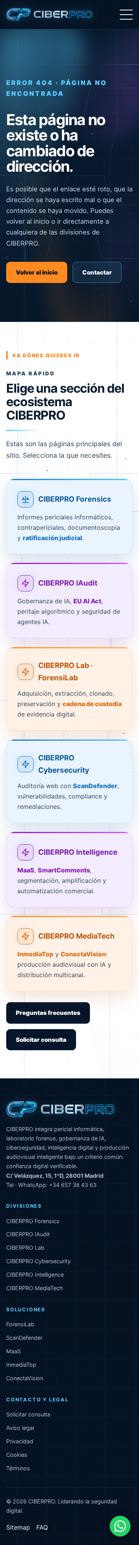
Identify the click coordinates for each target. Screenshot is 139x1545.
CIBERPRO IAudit (67, 583)
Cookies (16, 1454)
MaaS (13, 1351)
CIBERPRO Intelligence (77, 852)
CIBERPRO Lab (25, 1247)
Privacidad (19, 1441)
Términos (18, 1468)
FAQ (42, 1527)
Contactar (97, 272)
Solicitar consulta (41, 1039)
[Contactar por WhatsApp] (120, 1526)
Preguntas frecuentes (48, 1012)
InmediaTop (21, 1364)
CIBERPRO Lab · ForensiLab (65, 671)
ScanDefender (24, 1337)
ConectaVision (24, 1378)
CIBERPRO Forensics (74, 499)
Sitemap (18, 1527)
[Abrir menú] (126, 15)
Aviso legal (20, 1427)
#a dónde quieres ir (46, 355)
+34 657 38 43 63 (73, 1185)
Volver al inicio (37, 272)
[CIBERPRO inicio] (49, 14)
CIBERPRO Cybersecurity (63, 764)
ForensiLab (20, 1324)
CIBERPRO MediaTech (76, 936)
